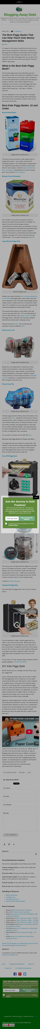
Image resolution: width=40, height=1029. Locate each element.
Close (36, 497)
